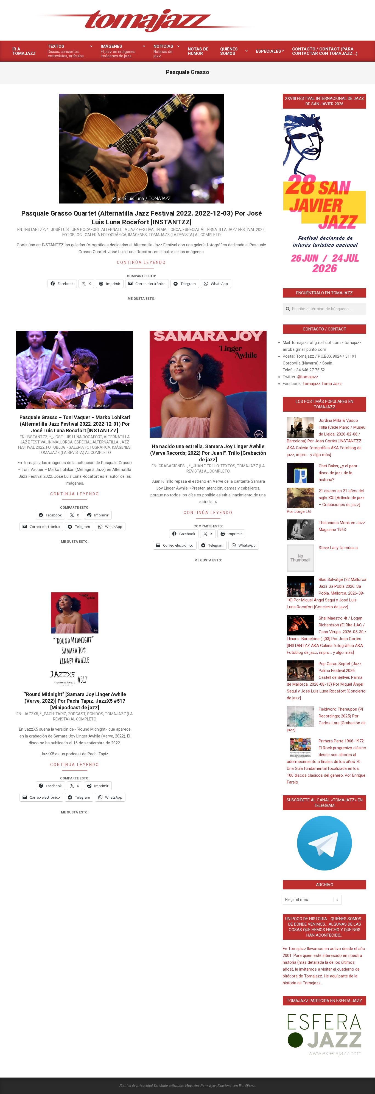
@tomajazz (307, 376)
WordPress (247, 1085)
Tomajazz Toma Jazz (322, 383)
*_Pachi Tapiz (53, 714)
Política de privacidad (136, 1085)
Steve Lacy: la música (338, 547)
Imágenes (137, 235)
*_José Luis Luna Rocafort (73, 229)
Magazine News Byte (200, 1085)
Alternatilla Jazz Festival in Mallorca (141, 229)
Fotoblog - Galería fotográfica (94, 235)
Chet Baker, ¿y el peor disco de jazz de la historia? (338, 472)
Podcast (76, 714)
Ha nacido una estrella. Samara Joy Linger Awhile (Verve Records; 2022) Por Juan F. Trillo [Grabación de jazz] (208, 452)
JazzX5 (31, 714)
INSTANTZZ (34, 229)
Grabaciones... (173, 466)
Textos (227, 466)
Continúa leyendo (141, 262)
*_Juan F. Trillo (204, 466)
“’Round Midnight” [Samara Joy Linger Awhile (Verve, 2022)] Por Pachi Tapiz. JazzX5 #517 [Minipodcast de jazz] (74, 700)
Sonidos (95, 714)
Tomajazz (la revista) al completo (185, 235)
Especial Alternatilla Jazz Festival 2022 (224, 229)
